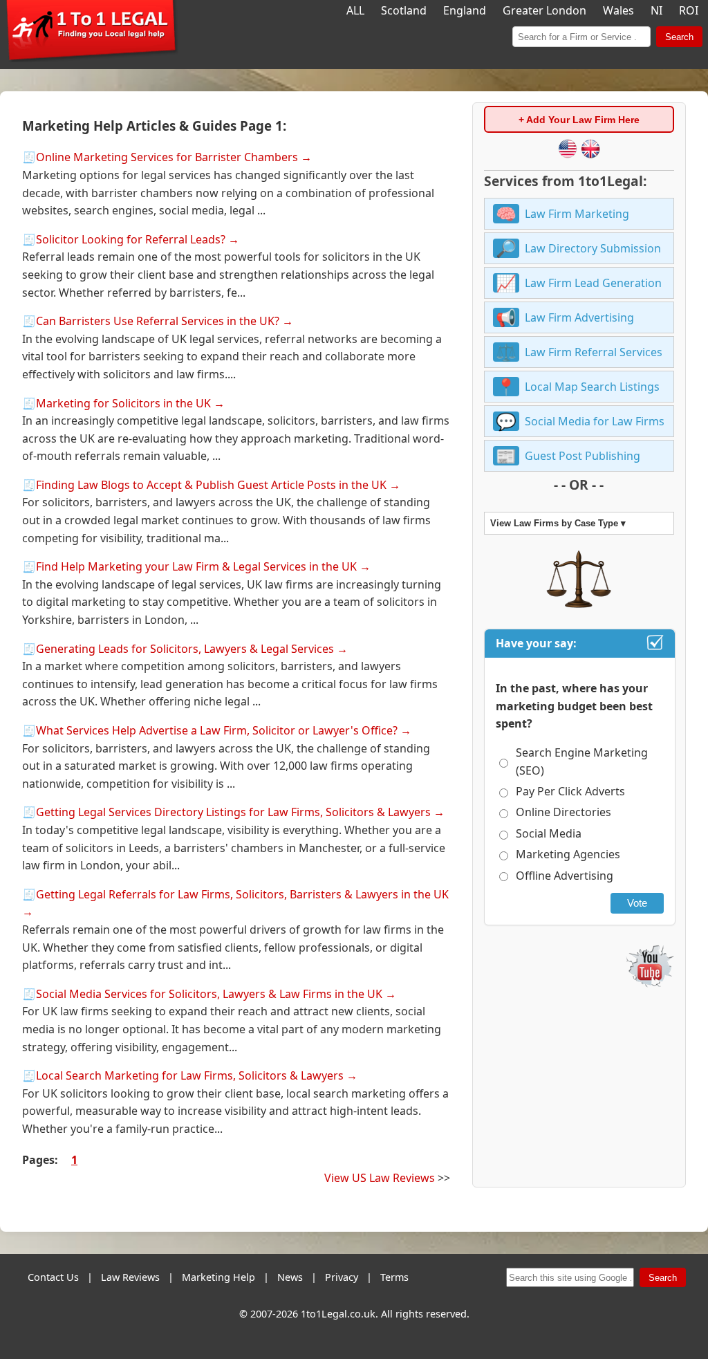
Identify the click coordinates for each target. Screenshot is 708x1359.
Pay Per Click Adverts (570, 791)
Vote (637, 903)
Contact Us (53, 1277)
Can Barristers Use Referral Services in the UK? (157, 321)
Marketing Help (218, 1277)
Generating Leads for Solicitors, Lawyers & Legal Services (185, 648)
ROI (688, 10)
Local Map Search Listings (592, 386)
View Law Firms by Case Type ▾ (558, 523)
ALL (355, 10)
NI (656, 10)
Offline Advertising (564, 875)
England (464, 10)
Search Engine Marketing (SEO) (582, 761)
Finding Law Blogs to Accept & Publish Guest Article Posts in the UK (211, 484)
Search (679, 37)
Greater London (544, 10)
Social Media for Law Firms (594, 421)
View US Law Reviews (379, 1177)
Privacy (341, 1277)
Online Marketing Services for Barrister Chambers (167, 157)
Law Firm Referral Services (593, 352)
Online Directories (563, 812)
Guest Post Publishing (582, 455)
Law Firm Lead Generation (593, 282)
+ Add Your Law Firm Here (579, 119)
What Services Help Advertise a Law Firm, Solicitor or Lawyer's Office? (217, 730)
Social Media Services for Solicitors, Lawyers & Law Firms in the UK (209, 993)
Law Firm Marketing (577, 213)
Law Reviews (130, 1277)
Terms (394, 1277)
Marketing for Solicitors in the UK (123, 403)
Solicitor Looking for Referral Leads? (130, 239)
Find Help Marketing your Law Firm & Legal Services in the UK (196, 566)
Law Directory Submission (593, 248)
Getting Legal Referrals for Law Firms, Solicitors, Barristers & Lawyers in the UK (242, 894)
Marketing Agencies (568, 854)
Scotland (404, 10)
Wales (618, 10)
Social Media (548, 833)
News (290, 1277)
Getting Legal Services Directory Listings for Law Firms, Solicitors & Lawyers (233, 812)
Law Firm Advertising (579, 317)
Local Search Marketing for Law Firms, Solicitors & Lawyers (190, 1075)
